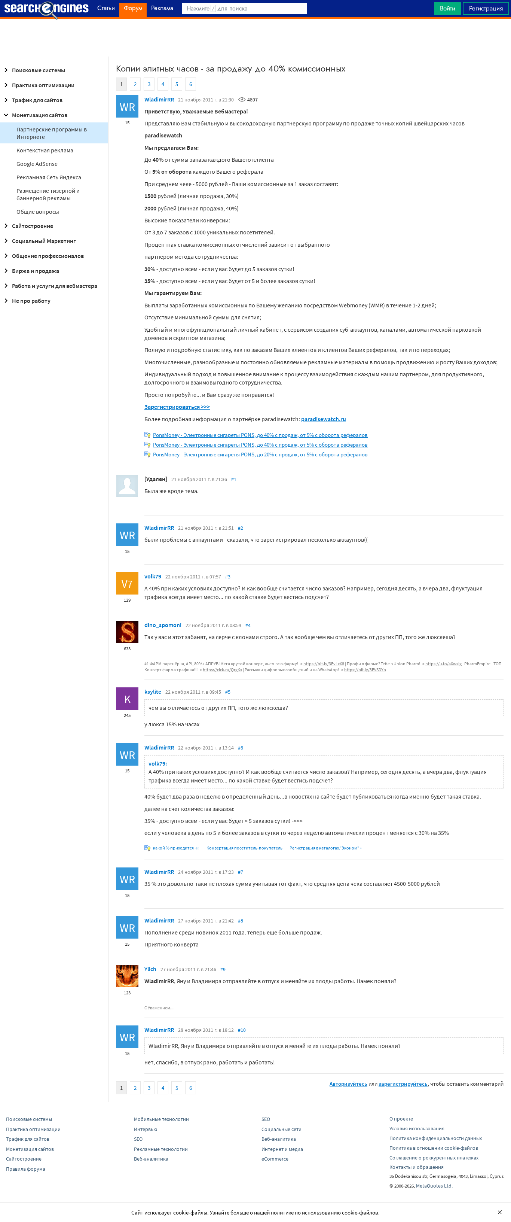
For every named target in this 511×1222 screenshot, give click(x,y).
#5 (227, 691)
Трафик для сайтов (37, 100)
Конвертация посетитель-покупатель (244, 848)
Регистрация (486, 8)
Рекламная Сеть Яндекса (48, 177)
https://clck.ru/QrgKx (222, 669)
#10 (242, 1030)
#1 (233, 479)
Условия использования (416, 1128)
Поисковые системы (38, 70)
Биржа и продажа (35, 270)
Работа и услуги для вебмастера (54, 285)
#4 (248, 625)
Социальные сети (281, 1129)
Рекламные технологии (161, 1149)
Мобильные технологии (161, 1119)
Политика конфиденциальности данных (435, 1138)
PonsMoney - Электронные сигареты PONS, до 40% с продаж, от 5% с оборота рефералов (260, 434)
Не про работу (31, 300)
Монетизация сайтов (39, 115)
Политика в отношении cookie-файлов (433, 1148)
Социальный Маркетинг (44, 240)
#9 (223, 969)
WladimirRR (159, 99)
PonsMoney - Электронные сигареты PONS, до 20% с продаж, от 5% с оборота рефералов (260, 454)
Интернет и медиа (282, 1149)
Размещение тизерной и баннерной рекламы (48, 194)
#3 (227, 576)
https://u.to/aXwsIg (443, 663)
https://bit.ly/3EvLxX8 (323, 663)
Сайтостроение (32, 225)
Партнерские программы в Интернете (51, 132)
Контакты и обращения (416, 1167)
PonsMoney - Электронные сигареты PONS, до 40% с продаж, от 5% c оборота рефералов (260, 444)
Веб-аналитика (151, 1158)
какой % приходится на (176, 848)
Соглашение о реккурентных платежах (433, 1157)
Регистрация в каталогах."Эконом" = (326, 848)
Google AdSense (37, 163)
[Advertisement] (255, 38)
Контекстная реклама (44, 150)
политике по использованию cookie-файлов (324, 1212)
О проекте (401, 1118)
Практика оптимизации (43, 85)
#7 (240, 872)
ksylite (152, 691)
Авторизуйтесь (348, 1083)
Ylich (150, 969)
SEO (138, 1139)
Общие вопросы (37, 211)
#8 (240, 920)
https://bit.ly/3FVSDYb (365, 669)
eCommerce (274, 1158)
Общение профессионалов (48, 255)
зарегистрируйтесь (403, 1083)
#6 (240, 747)
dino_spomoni (162, 625)
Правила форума (25, 1168)
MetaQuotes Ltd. (434, 1185)
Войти (447, 8)
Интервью (145, 1129)
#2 (240, 528)
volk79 (152, 576)
